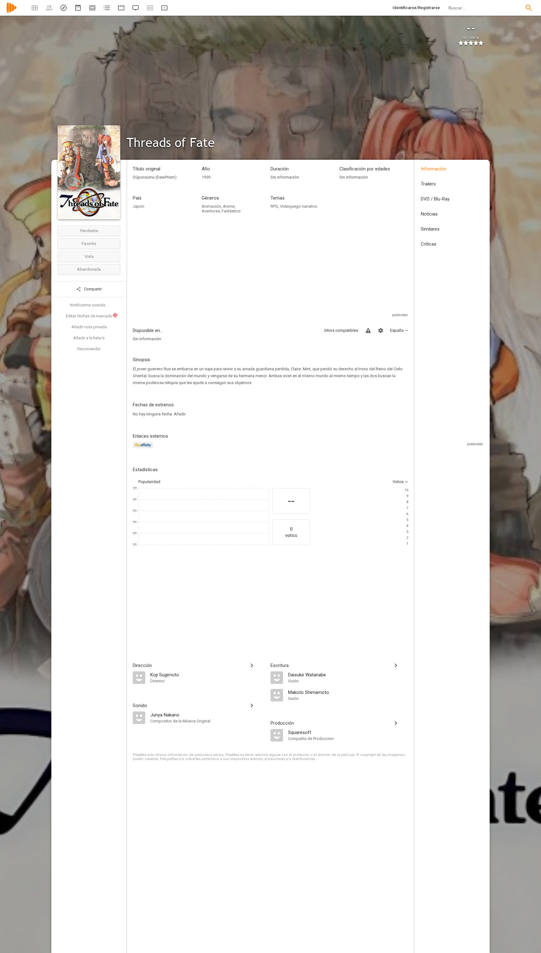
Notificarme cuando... (89, 305)
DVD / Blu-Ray (435, 199)
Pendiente (89, 230)
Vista (89, 256)
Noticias (429, 214)
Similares (430, 229)
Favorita (89, 243)
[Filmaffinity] (144, 448)
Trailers (428, 184)
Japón (138, 206)
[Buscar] (528, 8)
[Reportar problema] (368, 330)
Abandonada (89, 269)
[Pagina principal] (11, 11)
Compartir (92, 289)
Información (433, 169)
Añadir (180, 414)
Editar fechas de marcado (91, 315)
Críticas (428, 244)
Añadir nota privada (89, 327)
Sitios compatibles (341, 330)
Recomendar (88, 348)
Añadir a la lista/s (89, 338)
